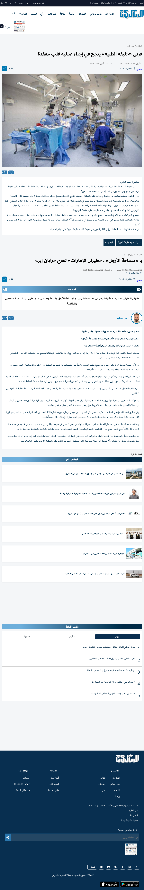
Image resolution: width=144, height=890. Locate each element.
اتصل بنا (134, 815)
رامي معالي (122, 318)
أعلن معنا (54, 778)
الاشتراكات (54, 784)
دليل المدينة (53, 790)
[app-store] (109, 885)
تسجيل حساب (23, 3)
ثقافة (62, 13)
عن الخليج (133, 810)
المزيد (24, 13)
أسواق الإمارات (129, 255)
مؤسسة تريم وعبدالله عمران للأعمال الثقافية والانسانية (113, 805)
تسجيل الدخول (36, 3)
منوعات (52, 13)
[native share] (4, 68)
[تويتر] (11, 3)
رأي (42, 13)
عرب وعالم (96, 13)
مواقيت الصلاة (105, 3)
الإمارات (109, 13)
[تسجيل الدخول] (43, 3)
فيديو (34, 13)
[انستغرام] (6, 3)
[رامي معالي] (136, 318)
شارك (11, 68)
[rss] (115, 867)
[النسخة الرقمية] (19, 27)
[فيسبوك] (15, 3)
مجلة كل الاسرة (23, 790)
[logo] (132, 14)
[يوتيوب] (2, 3)
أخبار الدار (130, 46)
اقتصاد (82, 13)
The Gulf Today (22, 784)
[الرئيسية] (127, 762)
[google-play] (129, 885)
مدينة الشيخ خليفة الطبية (129, 242)
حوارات (26, 778)
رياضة (72, 13)
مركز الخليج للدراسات (128, 820)
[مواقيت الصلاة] (2, 27)
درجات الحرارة (94, 3)
